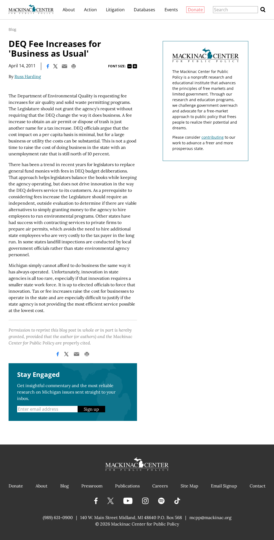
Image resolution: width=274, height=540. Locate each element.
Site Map (189, 485)
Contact (257, 485)
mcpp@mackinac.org (210, 517)
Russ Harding (27, 76)
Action (90, 10)
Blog (12, 29)
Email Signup (224, 485)
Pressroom (91, 485)
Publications (127, 485)
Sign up (91, 409)
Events (171, 10)
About (69, 10)
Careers (160, 485)
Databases (144, 10)
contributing (212, 137)
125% (135, 66)
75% (129, 66)
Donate (195, 10)
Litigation (115, 10)
